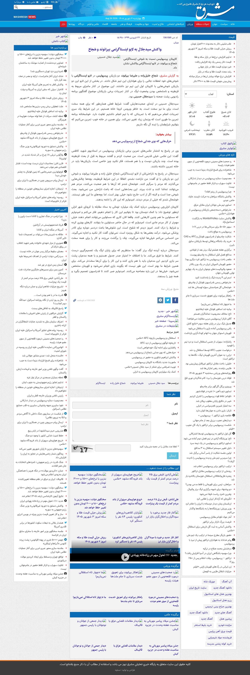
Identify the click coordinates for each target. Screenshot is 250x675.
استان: (230, 94)
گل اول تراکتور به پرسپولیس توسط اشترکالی (210, 434)
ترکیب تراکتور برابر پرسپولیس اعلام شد (212, 466)
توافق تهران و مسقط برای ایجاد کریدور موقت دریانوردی (43, 558)
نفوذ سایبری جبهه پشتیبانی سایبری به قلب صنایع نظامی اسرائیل (41, 407)
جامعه (114, 24)
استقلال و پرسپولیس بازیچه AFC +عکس (156, 338)
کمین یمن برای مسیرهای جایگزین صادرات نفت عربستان (42, 271)
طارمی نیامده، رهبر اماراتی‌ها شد (215, 368)
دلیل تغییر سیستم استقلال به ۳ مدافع (212, 448)
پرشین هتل (226, 619)
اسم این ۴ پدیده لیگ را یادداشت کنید (213, 277)
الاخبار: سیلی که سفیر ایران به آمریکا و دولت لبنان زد (43, 91)
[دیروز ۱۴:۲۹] (88, 522)
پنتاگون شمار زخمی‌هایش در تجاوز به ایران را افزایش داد (43, 455)
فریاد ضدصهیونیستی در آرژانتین (48, 225)
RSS (53, 2)
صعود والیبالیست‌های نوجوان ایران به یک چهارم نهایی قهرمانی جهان (210, 271)
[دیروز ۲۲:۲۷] (161, 582)
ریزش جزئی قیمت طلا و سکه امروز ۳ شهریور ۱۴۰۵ (211, 50)
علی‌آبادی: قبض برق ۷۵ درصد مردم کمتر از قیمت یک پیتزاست (162, 501)
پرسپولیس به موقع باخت (219, 232)
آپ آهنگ (227, 582)
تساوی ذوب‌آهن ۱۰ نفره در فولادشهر (213, 391)
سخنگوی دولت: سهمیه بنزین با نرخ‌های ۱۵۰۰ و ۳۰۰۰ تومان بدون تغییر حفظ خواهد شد (90, 503)
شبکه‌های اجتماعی (175, 24)
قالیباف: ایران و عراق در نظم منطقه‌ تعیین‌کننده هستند (42, 481)
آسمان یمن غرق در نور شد (50, 265)
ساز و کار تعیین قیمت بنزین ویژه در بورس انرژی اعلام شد (41, 516)
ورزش (190, 24)
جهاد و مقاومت (142, 24)
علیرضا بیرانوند (137, 383)
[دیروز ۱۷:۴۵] (125, 630)
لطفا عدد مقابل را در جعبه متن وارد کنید (159, 446)
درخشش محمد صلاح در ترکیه (217, 548)
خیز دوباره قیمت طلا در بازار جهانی (214, 67)
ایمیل (175, 414)
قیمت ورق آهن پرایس (220, 631)
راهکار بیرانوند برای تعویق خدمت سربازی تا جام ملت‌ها (210, 297)
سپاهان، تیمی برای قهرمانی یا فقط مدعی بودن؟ (208, 484)
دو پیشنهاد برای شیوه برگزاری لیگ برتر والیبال (209, 489)
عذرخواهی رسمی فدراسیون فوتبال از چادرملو (209, 282)
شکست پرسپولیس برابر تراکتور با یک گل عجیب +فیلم (210, 427)
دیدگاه (81, 24)
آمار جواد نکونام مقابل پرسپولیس (215, 517)
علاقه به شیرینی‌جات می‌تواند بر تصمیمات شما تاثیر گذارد (42, 236)
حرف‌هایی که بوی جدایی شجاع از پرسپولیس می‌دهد (141, 141)
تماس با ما (31, 2)
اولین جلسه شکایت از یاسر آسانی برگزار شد (210, 453)
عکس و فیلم (93, 24)
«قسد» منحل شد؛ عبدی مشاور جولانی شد (42, 356)
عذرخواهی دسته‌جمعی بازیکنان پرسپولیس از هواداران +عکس (212, 211)
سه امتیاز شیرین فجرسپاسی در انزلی (213, 406)
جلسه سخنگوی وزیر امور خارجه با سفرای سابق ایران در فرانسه (42, 533)
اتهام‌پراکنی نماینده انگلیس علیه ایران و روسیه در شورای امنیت (41, 349)
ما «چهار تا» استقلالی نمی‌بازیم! (216, 304)
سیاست (224, 24)
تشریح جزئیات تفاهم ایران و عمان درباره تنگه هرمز (43, 288)
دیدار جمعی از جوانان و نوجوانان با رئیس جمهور (89, 648)
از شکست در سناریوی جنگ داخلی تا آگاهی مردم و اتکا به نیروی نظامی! (41, 415)
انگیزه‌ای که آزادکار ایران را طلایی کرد (214, 499)
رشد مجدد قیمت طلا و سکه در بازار (214, 72)
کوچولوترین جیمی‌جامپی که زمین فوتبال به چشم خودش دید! (42, 173)
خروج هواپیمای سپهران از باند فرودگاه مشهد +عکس (127, 501)
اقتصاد (105, 24)
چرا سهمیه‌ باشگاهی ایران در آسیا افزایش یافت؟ (208, 553)
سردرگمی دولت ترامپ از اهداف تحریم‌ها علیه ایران (42, 258)
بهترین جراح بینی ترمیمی (218, 607)
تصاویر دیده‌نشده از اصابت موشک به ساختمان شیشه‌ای (42, 64)
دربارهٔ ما (18, 2)
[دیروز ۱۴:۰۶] (88, 582)
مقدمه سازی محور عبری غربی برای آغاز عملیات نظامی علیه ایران (42, 126)
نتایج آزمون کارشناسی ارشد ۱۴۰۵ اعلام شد (42, 496)
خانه (233, 24)
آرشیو (43, 2)
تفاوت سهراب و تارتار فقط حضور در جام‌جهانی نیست (211, 185)
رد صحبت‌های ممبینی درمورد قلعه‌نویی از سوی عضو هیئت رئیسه (211, 163)
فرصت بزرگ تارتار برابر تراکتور (217, 522)
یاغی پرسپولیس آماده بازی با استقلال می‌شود (209, 328)
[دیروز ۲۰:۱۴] (88, 484)
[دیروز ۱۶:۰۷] (125, 522)
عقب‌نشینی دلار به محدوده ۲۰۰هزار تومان (211, 44)
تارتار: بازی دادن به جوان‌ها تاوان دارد (213, 411)
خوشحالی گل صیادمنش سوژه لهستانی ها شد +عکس (211, 289)
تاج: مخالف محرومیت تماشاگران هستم (212, 314)
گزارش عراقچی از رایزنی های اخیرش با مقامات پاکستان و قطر (42, 315)
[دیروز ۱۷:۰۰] (88, 630)
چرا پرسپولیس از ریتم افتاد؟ (218, 192)
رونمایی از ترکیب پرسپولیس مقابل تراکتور (211, 471)
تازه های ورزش (227, 155)
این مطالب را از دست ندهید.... (162, 468)
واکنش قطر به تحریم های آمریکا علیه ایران (42, 84)
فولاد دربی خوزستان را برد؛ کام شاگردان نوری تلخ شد (210, 380)
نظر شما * (172, 423)
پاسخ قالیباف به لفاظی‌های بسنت (47, 308)
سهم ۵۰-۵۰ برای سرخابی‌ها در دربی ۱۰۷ (211, 227)
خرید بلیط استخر (203, 625)
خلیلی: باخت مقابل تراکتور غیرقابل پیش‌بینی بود (208, 364)
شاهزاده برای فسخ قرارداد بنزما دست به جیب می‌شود (211, 171)
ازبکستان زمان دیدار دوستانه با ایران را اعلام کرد (208, 504)
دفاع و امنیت (158, 24)
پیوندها (71, 24)
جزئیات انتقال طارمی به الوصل (217, 571)
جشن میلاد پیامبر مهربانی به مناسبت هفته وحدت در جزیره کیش (163, 650)
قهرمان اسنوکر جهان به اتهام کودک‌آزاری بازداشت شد (209, 335)
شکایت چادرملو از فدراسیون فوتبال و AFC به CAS (207, 236)
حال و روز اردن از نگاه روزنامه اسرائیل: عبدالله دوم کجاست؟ (42, 302)
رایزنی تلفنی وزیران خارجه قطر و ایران (45, 396)
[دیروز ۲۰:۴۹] (125, 484)
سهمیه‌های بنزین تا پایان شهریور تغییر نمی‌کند (41, 449)
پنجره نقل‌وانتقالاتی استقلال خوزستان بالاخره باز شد (210, 478)
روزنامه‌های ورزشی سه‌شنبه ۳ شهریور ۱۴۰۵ (210, 373)
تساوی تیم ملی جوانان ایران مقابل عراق (212, 205)
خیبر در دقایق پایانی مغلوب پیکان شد (213, 401)
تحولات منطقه (202, 24)
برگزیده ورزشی (171, 566)
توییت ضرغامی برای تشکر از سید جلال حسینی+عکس (150, 367)
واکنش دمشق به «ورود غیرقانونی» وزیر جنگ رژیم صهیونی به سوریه (43, 148)
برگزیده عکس (171, 615)
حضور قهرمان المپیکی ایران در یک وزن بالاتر (210, 264)
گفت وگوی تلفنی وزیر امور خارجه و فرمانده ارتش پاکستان (41, 371)
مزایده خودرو (225, 625)
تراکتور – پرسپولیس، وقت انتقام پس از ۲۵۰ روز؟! (211, 560)
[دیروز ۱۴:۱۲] (125, 582)
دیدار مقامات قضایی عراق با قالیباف (127, 648)
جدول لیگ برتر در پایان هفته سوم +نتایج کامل (209, 323)
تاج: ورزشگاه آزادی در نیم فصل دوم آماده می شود (207, 438)
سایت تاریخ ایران (197, 588)
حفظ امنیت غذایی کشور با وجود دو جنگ (44, 436)
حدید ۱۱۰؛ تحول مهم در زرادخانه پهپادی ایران (151, 555)
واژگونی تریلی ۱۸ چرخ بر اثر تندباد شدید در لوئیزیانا (44, 156)
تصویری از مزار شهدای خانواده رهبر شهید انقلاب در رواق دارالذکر (41, 245)
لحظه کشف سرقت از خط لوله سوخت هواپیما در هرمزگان (41, 118)
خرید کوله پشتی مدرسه (219, 644)
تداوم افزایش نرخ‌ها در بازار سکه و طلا (212, 57)
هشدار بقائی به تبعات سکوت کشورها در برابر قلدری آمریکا (43, 524)
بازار (63, 24)
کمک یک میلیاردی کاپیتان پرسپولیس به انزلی (154, 372)
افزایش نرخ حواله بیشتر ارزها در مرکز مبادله (210, 76)
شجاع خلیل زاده (117, 383)
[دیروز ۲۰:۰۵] (125, 557)
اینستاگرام (100, 383)
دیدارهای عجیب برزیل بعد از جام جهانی (212, 420)
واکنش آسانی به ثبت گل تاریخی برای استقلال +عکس (211, 528)
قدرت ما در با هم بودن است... (48, 295)
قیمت (232, 37)
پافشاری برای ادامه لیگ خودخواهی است (156, 348)
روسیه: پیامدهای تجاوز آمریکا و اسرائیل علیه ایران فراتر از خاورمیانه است (40, 199)
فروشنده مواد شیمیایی (220, 638)
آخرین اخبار (60, 210)
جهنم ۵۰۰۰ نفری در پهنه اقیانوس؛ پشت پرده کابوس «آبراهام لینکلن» (43, 541)
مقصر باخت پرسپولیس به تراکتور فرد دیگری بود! (208, 259)
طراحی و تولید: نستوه (125, 670)
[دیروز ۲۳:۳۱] (161, 484)
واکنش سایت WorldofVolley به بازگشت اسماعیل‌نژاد (213, 220)
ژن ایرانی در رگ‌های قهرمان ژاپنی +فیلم (212, 567)
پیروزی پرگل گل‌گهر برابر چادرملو (215, 386)
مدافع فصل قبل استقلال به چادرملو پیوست (210, 255)
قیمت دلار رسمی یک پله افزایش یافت (213, 62)
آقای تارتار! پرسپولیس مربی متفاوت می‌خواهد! (209, 319)
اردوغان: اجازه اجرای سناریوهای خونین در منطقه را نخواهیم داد (41, 190)
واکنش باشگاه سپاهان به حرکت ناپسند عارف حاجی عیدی (211, 198)
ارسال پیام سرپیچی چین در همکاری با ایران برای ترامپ (41, 182)
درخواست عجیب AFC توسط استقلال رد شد (210, 350)
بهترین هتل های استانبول (218, 594)
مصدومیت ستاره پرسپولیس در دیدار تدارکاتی (209, 178)
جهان (214, 24)
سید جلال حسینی (156, 383)
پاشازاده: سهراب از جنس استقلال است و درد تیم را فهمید (209, 343)
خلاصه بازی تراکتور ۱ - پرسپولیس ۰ (214, 415)
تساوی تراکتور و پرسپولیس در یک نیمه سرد (210, 443)
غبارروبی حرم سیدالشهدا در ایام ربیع (45, 431)
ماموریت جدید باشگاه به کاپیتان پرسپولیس (155, 362)
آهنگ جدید (207, 619)
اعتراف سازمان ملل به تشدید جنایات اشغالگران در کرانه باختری (41, 323)
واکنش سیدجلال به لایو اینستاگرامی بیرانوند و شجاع (125, 49)
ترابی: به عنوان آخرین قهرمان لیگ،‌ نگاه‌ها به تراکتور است (211, 357)
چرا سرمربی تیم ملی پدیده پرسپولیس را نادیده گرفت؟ (211, 459)
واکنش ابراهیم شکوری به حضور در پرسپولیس (154, 357)
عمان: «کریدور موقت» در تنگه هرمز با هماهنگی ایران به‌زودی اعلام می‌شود (41, 472)
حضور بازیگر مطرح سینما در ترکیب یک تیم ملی (209, 535)
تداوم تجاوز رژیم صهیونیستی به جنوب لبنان (42, 382)
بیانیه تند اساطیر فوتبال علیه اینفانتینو (213, 309)
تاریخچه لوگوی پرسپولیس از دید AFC (158, 343)
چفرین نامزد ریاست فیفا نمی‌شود (215, 494)
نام (176, 404)
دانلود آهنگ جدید (222, 588)
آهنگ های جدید (223, 613)
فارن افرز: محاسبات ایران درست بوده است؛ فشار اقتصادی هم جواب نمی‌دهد (41, 165)
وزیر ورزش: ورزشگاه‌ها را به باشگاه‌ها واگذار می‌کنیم (212, 510)
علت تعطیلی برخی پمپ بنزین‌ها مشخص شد (41, 106)
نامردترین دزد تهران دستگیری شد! (46, 71)
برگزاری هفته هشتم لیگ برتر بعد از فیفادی (210, 250)
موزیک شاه (209, 582)
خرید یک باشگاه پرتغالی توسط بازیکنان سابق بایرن (212, 243)
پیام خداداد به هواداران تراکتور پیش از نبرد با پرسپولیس (212, 542)
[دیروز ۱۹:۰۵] (161, 630)
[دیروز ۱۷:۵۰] (161, 522)
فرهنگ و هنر (126, 24)
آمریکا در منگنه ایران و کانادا (50, 230)
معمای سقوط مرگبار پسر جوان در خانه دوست (41, 251)
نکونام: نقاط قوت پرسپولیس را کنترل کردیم (210, 396)
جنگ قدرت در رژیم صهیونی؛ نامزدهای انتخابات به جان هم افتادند (41, 464)
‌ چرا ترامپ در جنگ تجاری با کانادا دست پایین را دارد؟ (42, 218)
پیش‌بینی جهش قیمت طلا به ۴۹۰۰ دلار (212, 81)
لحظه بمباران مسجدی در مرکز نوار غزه (45, 377)
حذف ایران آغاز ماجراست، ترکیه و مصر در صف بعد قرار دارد (42, 78)
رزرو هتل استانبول (222, 600)
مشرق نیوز (207, 10)
